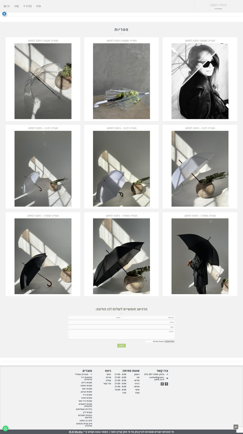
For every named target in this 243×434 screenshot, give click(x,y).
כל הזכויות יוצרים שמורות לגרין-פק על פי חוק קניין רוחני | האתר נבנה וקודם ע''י (121, 432)
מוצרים (29, 6)
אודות (38, 6)
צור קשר (6, 6)
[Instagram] (162, 384)
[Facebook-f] (166, 384)
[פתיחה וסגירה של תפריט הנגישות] (4, 13)
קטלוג (16, 6)
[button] (5, 428)
